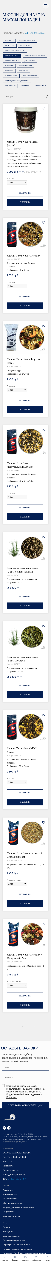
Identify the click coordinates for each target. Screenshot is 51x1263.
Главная (7, 33)
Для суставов (29, 61)
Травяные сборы (11, 76)
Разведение (9, 66)
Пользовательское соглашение (18, 1249)
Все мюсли (9, 40)
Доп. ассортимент (30, 76)
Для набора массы (34, 33)
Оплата (6, 1227)
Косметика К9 (10, 86)
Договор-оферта (11, 1170)
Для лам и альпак (12, 61)
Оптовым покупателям (14, 1240)
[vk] (4, 1128)
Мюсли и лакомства (12, 1203)
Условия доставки (11, 1216)
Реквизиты (8, 1165)
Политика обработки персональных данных (24, 1253)
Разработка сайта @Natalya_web (15, 1142)
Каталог (18, 33)
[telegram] (9, 1128)
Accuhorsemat (40, 86)
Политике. (11, 1097)
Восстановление (25, 66)
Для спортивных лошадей (15, 51)
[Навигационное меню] (45, 5)
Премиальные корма (27, 40)
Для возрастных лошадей (35, 56)
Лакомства (9, 71)
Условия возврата (11, 1236)
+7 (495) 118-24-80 (16, 1179)
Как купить (8, 1231)
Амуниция (25, 86)
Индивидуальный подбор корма (17, 81)
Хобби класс (9, 46)
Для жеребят (25, 46)
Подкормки (23, 71)
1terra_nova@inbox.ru (14, 1174)
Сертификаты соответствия (16, 1244)
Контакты (7, 1161)
